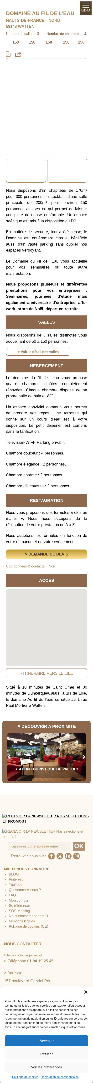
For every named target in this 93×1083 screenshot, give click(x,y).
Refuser (46, 1054)
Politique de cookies (25, 1077)
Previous (9, 170)
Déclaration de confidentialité (60, 1077)
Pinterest (16, 879)
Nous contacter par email (28, 916)
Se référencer (19, 906)
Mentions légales (22, 921)
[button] (85, 992)
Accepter (47, 1041)
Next (84, 170)
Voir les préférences (46, 1067)
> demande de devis (46, 554)
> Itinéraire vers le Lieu (46, 673)
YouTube (15, 885)
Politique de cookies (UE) (28, 926)
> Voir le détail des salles (38, 352)
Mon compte (18, 900)
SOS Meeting (19, 911)
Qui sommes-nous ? (25, 890)
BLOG (14, 874)
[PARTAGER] (18, 54)
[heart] (13, 65)
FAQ (12, 895)
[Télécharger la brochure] (8, 54)
